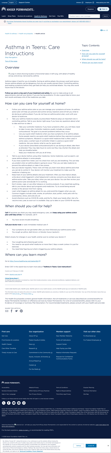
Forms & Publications (63, 340)
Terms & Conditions (62, 387)
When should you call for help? (94, 59)
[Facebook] (8, 403)
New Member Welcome (64, 336)
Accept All (91, 445)
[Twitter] (3, 403)
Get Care (52, 16)
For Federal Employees (91, 340)
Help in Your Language (8, 394)
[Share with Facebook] (11, 311)
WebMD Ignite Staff (14, 274)
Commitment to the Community (40, 352)
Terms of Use (15, 293)
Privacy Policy (28, 293)
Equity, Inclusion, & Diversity (38, 357)
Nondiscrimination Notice (9, 391)
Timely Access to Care (9, 352)
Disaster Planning (88, 387)
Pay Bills (60, 16)
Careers (31, 365)
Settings (78, 445)
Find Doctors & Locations (10, 340)
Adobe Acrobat (23, 430)
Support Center (24, 2)
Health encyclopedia (26, 33)
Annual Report (34, 361)
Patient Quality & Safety (37, 340)
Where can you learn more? (92, 62)
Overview (85, 50)
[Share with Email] (6, 311)
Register (91, 9)
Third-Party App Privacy (63, 394)
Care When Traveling (9, 348)
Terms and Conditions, (26, 451)
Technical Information (90, 391)
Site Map (86, 394)
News (31, 344)
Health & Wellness (40, 16)
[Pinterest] (18, 403)
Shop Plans (12, 16)
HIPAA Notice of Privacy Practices (39, 391)
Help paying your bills (102, 2)
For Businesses (88, 336)
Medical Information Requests (66, 352)
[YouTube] (13, 403)
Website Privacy (34, 387)
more (9, 23)
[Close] (108, 446)
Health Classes (7, 344)
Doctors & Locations (25, 16)
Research (32, 348)
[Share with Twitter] (16, 311)
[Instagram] (23, 403)
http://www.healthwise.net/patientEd (24, 261)
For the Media (33, 369)
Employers (89, 2)
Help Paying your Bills (63, 348)
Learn (4, 16)
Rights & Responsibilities (63, 391)
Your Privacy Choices (35, 394)
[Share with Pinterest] (21, 311)
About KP (32, 336)
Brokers (78, 2)
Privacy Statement (37, 451)
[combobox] (84, 16)
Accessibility (5, 387)
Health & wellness (11, 33)
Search (106, 16)
